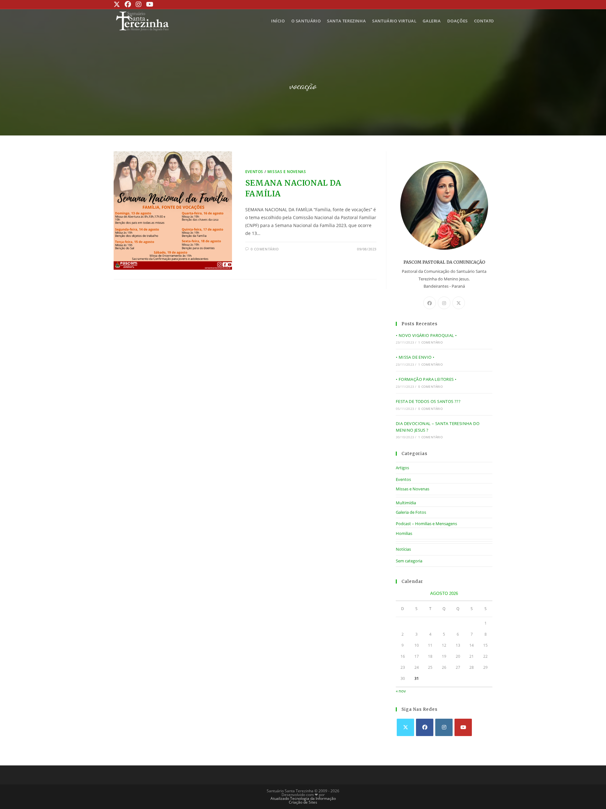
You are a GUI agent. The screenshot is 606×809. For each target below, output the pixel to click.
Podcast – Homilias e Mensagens (426, 523)
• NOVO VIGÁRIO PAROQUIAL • (426, 335)
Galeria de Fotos (411, 512)
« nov (401, 691)
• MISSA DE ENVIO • (415, 357)
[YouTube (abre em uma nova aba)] (149, 4)
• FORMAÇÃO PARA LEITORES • (426, 379)
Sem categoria (409, 561)
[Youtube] (463, 727)
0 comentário (265, 249)
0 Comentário (430, 386)
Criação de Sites (303, 802)
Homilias (404, 533)
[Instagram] (444, 303)
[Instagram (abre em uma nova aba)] (138, 4)
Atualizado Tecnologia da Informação (303, 798)
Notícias (403, 549)
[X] (458, 303)
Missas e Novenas (286, 171)
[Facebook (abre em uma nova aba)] (127, 4)
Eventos (254, 171)
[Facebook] (429, 303)
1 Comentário (430, 342)
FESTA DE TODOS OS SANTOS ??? (428, 401)
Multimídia (406, 503)
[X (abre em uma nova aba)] (118, 4)
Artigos (402, 467)
